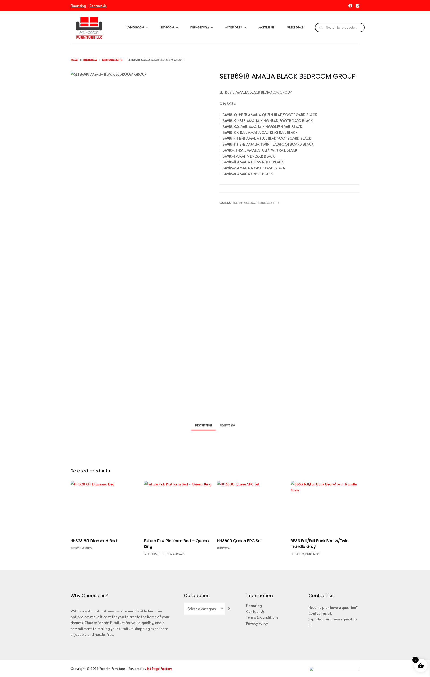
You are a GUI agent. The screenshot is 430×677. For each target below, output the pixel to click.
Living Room (135, 27)
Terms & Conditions (262, 617)
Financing (78, 5)
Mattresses (266, 27)
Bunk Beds (312, 554)
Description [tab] (203, 425)
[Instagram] (357, 6)
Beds (88, 548)
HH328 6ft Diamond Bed (94, 541)
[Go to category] (229, 608)
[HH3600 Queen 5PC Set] (251, 507)
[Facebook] (350, 6)
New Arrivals (176, 554)
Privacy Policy (257, 623)
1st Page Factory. (159, 668)
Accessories (233, 27)
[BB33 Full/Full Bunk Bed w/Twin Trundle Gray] (325, 507)
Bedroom (167, 27)
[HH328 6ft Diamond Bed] (105, 507)
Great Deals (295, 27)
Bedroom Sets (268, 203)
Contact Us (98, 5)
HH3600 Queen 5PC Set (239, 541)
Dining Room (199, 27)
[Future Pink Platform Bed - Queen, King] (178, 507)
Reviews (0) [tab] (227, 425)
